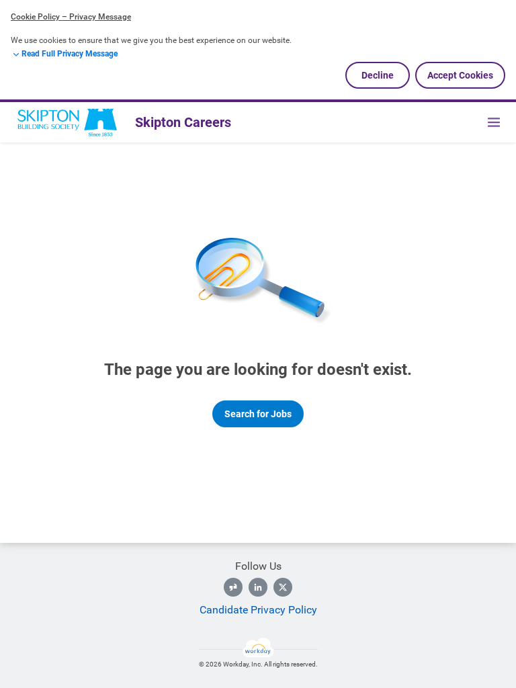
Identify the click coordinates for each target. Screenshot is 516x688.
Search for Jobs (258, 413)
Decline (377, 75)
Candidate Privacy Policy (258, 609)
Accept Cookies (460, 75)
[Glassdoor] (233, 587)
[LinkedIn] (258, 587)
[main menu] (494, 122)
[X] (282, 587)
